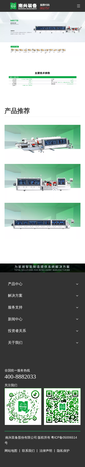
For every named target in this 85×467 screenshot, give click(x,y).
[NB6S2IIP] (42, 143)
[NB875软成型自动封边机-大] (42, 221)
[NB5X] (42, 182)
